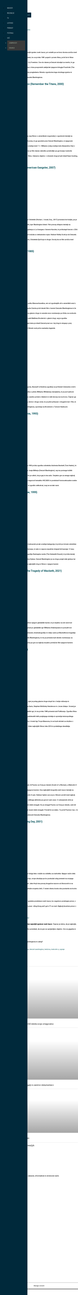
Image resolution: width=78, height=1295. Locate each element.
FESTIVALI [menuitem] (10, 33)
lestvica (47, 949)
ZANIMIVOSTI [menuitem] (13, 43)
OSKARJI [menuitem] (12, 48)
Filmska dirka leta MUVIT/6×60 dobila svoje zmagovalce (28, 1024)
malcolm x (55, 949)
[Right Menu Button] (2, 3)
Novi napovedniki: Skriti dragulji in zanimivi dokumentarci (28, 1085)
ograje (62, 949)
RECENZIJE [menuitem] (10, 13)
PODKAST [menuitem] (10, 28)
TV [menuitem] (8, 18)
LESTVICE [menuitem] (10, 23)
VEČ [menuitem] (8, 38)
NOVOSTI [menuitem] (10, 8)
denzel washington (36, 949)
